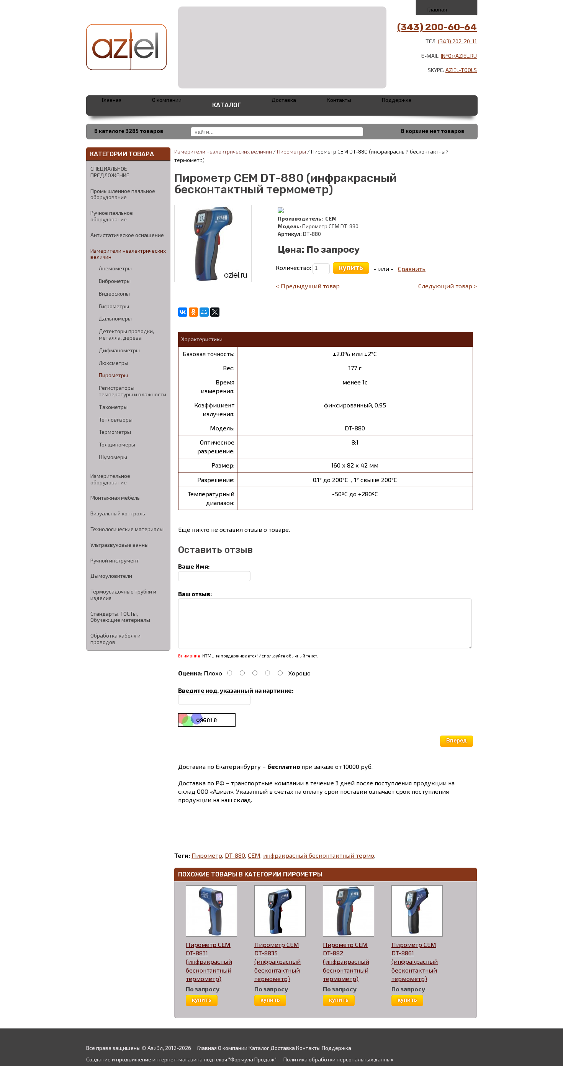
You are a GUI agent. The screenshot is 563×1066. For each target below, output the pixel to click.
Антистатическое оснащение (127, 235)
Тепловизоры (116, 420)
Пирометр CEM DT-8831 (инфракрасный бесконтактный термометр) (209, 962)
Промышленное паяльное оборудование (122, 194)
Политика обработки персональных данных (338, 1059)
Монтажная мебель (115, 497)
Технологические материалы (127, 529)
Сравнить (412, 268)
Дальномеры (115, 319)
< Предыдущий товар (308, 285)
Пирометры (113, 375)
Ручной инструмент (114, 560)
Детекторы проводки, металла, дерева (126, 334)
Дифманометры (119, 350)
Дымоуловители (111, 575)
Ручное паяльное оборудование (111, 215)
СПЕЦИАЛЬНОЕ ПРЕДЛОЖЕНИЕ (109, 171)
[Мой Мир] (204, 312)
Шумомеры (113, 457)
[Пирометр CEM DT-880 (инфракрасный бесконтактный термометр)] (213, 242)
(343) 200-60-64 (437, 27)
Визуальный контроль (117, 513)
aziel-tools (461, 70)
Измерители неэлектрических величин (128, 253)
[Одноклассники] (193, 312)
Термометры (115, 432)
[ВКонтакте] (182, 312)
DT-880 (235, 855)
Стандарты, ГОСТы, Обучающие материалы (120, 616)
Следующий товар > (447, 285)
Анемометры (115, 268)
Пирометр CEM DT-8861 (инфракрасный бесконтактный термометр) (414, 962)
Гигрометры (114, 306)
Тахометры (113, 407)
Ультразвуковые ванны (119, 544)
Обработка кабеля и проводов (115, 638)
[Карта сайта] (464, 7)
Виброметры (115, 281)
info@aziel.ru (459, 55)
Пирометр (206, 855)
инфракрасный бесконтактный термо (318, 855)
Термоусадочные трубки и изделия (123, 594)
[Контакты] (447, 7)
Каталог (226, 105)
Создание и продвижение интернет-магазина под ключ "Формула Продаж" (181, 1059)
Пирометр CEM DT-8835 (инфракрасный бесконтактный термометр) (277, 962)
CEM (254, 855)
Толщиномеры (117, 444)
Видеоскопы (114, 294)
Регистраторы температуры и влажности (132, 391)
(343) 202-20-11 (457, 41)
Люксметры (113, 363)
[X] (214, 312)
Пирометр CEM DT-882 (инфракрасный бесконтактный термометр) (346, 962)
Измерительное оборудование (110, 479)
